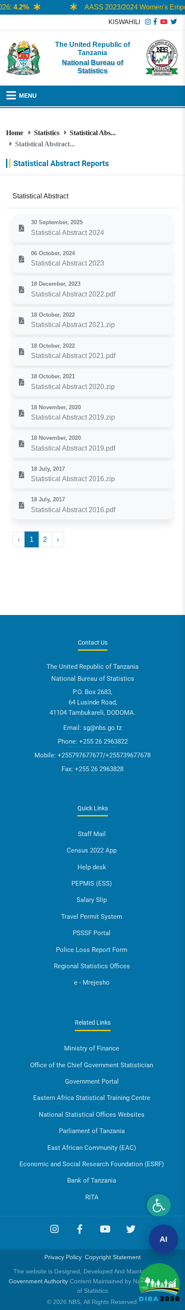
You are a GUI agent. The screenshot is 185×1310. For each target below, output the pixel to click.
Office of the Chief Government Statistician (91, 1065)
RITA (92, 1197)
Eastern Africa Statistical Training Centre (91, 1098)
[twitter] (173, 22)
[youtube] (163, 22)
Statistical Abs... (93, 132)
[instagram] (148, 22)
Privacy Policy (63, 1257)
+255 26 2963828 (99, 769)
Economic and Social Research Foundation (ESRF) (91, 1164)
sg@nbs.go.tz (102, 728)
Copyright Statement (113, 1257)
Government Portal (92, 1081)
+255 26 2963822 (103, 741)
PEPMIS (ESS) (91, 883)
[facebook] (155, 22)
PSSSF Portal (92, 933)
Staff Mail (92, 834)
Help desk (91, 867)
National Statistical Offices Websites (92, 1114)
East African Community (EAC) (91, 1148)
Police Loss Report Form (91, 950)
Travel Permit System (91, 917)
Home (14, 132)
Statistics (46, 132)
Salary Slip (92, 900)
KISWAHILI (124, 21)
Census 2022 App (92, 850)
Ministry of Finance (91, 1048)
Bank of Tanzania (91, 1180)
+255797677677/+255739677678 (104, 755)
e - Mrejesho (92, 982)
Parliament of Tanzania (92, 1131)
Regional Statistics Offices (92, 966)
